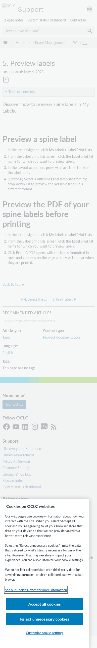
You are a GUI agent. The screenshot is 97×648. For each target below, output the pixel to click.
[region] (44, 573)
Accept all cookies (44, 604)
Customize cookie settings (44, 632)
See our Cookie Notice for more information (36, 589)
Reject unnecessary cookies (44, 619)
